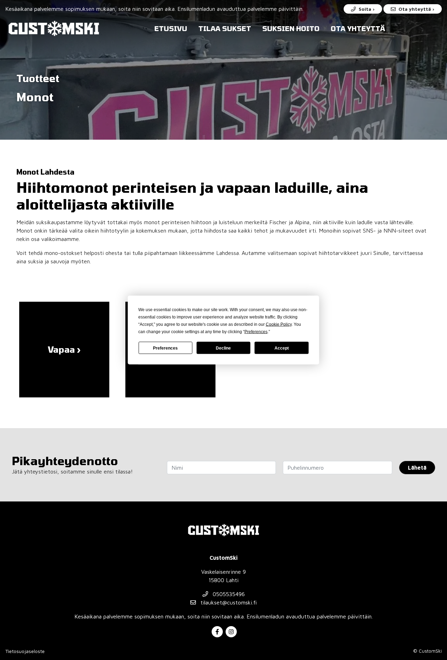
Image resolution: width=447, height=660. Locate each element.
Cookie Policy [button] (279, 324)
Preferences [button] (256, 331)
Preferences (165, 347)
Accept (281, 347)
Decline (223, 347)
